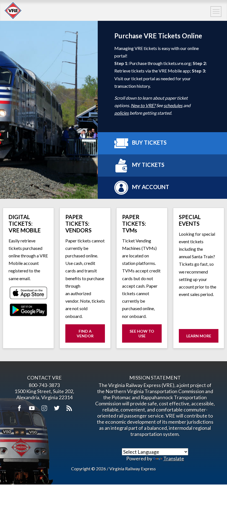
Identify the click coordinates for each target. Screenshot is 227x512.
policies (121, 113)
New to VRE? (143, 105)
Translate (173, 458)
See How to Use (146, 336)
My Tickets (147, 165)
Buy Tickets (149, 142)
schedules (173, 105)
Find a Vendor (85, 333)
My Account (150, 187)
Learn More (198, 335)
